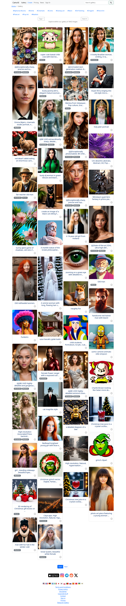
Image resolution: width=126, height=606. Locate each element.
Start (60, 567)
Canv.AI (16, 2)
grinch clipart (101, 460)
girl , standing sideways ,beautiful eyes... (25, 471)
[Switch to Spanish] (73, 583)
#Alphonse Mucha (19, 11)
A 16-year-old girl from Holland (75, 237)
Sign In (47, 3)
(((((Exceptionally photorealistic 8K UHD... (76, 152)
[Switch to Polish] (64, 583)
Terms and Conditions (63, 587)
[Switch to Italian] (56, 583)
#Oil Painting (79, 11)
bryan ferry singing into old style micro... (101, 91)
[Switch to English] (44, 583)
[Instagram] (62, 575)
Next (66, 567)
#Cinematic (41, 11)
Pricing (36, 3)
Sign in (63, 598)
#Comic (50, 11)
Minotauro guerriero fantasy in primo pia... (101, 198)
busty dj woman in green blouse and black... (50, 176)
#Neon (70, 11)
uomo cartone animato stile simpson (101, 352)
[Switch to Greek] (53, 583)
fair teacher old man (24, 194)
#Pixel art (16, 14)
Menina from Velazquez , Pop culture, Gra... (75, 104)
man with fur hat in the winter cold (24, 545)
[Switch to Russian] (70, 583)
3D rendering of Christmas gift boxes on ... (24, 508)
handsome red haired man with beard (101, 316)
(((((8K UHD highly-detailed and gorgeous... (24, 384)
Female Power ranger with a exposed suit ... (50, 374)
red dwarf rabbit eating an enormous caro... (24, 159)
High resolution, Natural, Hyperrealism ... (75, 464)
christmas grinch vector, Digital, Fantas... (50, 480)
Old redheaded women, (25, 303)
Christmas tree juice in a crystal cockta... (75, 500)
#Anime (31, 11)
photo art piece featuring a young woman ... (101, 514)
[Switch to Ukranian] (79, 583)
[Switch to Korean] (61, 583)
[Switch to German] (50, 583)
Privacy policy (63, 589)
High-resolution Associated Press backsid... (24, 434)
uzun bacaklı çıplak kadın (50, 339)
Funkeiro (24, 337)
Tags (40, 19)
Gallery (23, 3)
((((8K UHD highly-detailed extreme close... (75, 392)
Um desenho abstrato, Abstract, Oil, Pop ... (101, 162)
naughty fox (76, 308)
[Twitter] (76, 575)
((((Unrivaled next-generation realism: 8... (76, 68)
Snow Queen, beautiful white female (50, 552)
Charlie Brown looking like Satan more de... (101, 389)
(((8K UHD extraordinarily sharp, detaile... (50, 140)
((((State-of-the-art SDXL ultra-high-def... (101, 246)
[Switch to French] (47, 583)
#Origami (90, 11)
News (42, 3)
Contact (63, 596)
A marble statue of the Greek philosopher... (50, 248)
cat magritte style (50, 409)
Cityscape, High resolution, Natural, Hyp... (50, 516)
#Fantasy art (60, 11)
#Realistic (35, 14)
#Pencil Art (100, 11)
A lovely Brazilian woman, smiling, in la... (101, 55)
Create (30, 3)
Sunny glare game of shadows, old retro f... (24, 249)
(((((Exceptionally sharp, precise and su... (25, 68)
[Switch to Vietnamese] (82, 583)
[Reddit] (71, 575)
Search (84, 19)
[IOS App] (53, 575)
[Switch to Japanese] (58, 583)
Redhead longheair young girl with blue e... (50, 444)
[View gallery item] (35, 72)
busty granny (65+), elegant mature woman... (50, 91)
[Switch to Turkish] (76, 583)
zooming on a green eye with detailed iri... (76, 273)
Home (14, 6)
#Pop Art (26, 14)
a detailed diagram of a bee (76, 428)
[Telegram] (67, 575)
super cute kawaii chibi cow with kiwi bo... (50, 55)
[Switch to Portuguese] (67, 583)
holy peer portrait (101, 127)
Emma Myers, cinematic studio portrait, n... (24, 123)
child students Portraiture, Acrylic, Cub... (76, 343)
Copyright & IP (63, 594)
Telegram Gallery (63, 603)
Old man (101, 281)
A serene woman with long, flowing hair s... (50, 304)
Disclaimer (63, 592)
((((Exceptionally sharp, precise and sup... (75, 201)
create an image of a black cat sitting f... (50, 212)
